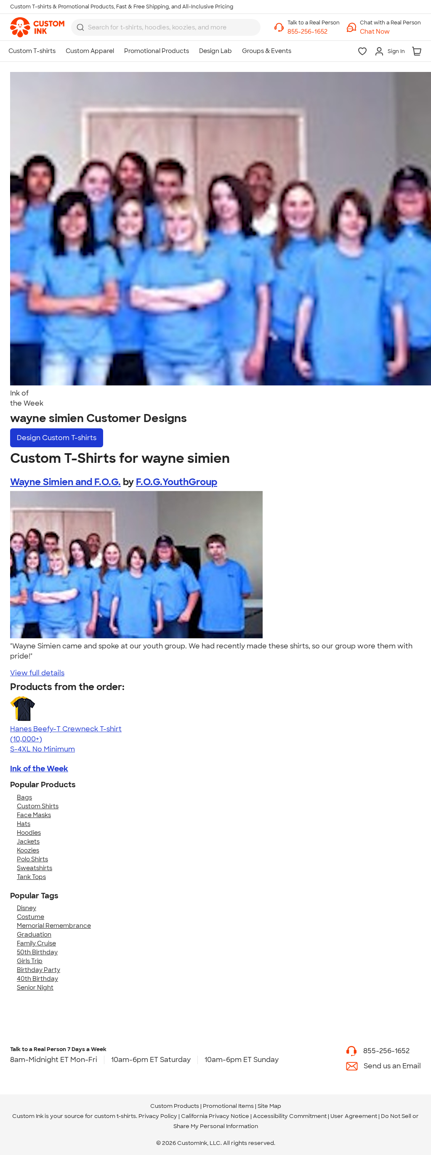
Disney (26, 908)
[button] (390, 31)
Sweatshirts (34, 868)
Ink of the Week (39, 769)
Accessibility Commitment (290, 1116)
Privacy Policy (157, 1116)
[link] (37, 27)
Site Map (269, 1106)
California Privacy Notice (215, 1116)
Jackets (28, 841)
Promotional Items (228, 1106)
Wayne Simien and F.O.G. (65, 482)
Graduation (34, 934)
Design (56, 437)
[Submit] (80, 27)
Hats (23, 824)
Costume (30, 917)
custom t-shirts (115, 1116)
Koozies (28, 850)
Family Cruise (36, 943)
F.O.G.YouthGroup (176, 482)
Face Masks (34, 815)
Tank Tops (31, 877)
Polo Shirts (32, 859)
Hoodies (29, 832)
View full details (37, 673)
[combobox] (166, 27)
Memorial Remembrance (54, 925)
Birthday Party (38, 970)
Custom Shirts (38, 806)
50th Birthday (37, 952)
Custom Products (174, 1106)
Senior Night (35, 987)
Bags (24, 797)
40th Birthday (37, 978)
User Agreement (353, 1116)
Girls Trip (30, 961)
